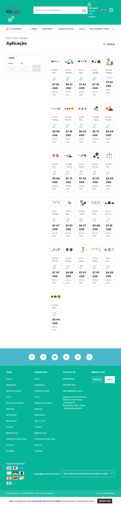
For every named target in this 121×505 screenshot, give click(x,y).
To (21, 63)
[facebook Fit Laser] (43, 357)
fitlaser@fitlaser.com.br (73, 390)
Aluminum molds (66, 29)
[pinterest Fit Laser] (89, 357)
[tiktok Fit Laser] (66, 357)
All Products (11, 414)
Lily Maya (10, 451)
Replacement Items (99, 29)
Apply (36, 68)
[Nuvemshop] (105, 493)
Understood (105, 501)
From (11, 63)
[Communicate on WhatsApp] (111, 11)
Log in (95, 8)
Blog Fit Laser (12, 433)
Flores (15, 38)
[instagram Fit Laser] (32, 357)
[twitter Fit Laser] (78, 357)
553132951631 (69, 378)
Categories (15, 29)
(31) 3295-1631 (69, 384)
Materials (10, 408)
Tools (82, 29)
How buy (10, 445)
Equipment (47, 29)
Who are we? (11, 420)
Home (34, 29)
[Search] (83, 10)
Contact (9, 426)
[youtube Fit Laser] (55, 357)
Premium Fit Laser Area (16, 439)
